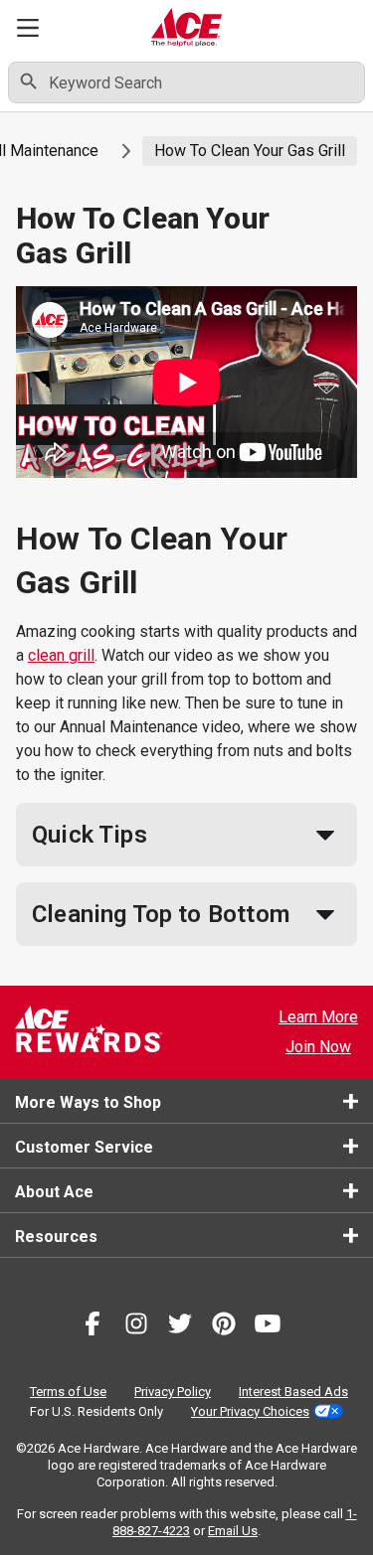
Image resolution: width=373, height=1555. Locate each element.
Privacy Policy (172, 1391)
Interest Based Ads (293, 1391)
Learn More (318, 1017)
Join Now (318, 1046)
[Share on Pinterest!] (224, 1327)
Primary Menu (28, 27)
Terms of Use (68, 1391)
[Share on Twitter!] (180, 1327)
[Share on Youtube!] (267, 1327)
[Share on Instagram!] (136, 1327)
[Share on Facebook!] (92, 1327)
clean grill (61, 655)
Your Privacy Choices (250, 1411)
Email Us (233, 1530)
